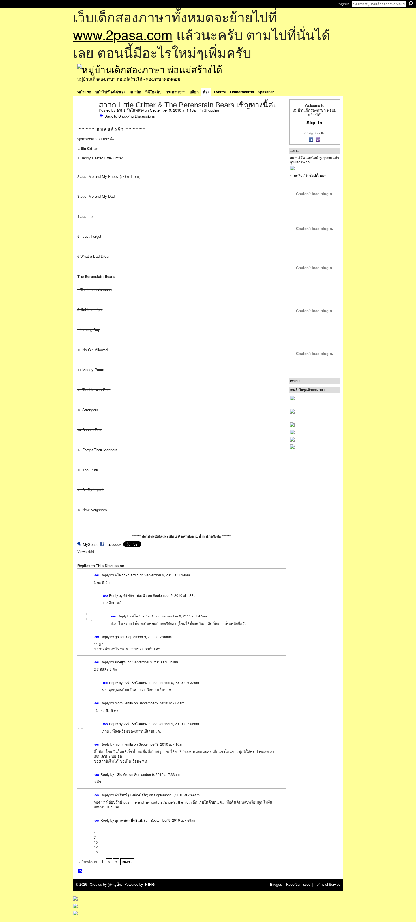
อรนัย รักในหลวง (130, 110)
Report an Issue (298, 884)
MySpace (90, 544)
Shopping (211, 110)
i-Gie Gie (121, 774)
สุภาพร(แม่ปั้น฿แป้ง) (130, 819)
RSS (80, 871)
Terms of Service (327, 884)
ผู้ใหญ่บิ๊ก (114, 884)
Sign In (343, 4)
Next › (127, 861)
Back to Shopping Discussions (129, 116)
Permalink (97, 575)
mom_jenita (124, 702)
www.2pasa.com (123, 34)
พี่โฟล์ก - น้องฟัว (127, 574)
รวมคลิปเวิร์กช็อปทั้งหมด (308, 175)
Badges (276, 884)
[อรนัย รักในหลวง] (86, 116)
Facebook (114, 544)
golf (118, 636)
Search (410, 3)
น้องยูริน (121, 661)
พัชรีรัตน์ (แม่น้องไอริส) (131, 794)
